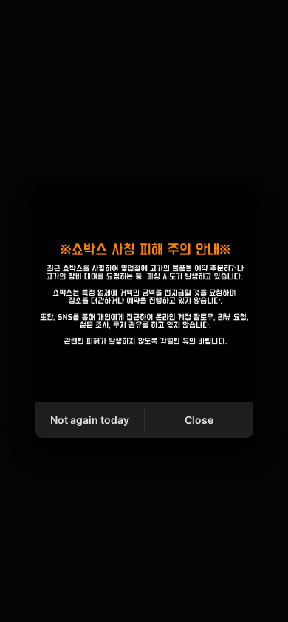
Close (199, 419)
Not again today (89, 419)
